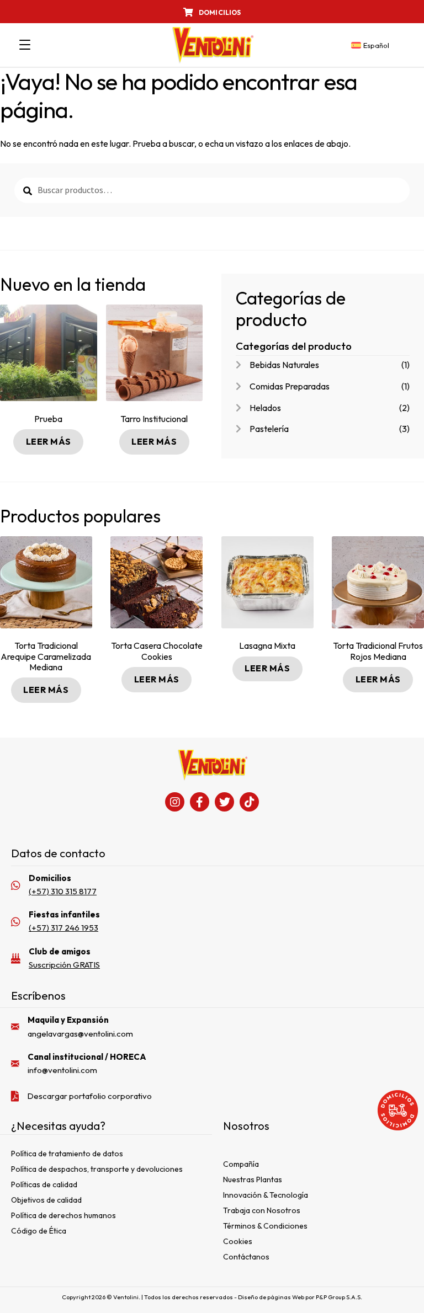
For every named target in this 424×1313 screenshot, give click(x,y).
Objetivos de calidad (46, 1200)
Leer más (48, 441)
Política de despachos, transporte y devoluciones (97, 1169)
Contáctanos (246, 1257)
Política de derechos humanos (63, 1215)
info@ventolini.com (62, 1070)
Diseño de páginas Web (271, 1297)
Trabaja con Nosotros (261, 1210)
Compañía (241, 1164)
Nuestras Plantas (252, 1179)
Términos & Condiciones (265, 1226)
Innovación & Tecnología (265, 1195)
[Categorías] (25, 45)
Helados (265, 407)
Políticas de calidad (44, 1184)
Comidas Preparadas (290, 386)
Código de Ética (38, 1231)
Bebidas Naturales (284, 364)
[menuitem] (370, 45)
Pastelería (269, 428)
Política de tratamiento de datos (67, 1154)
